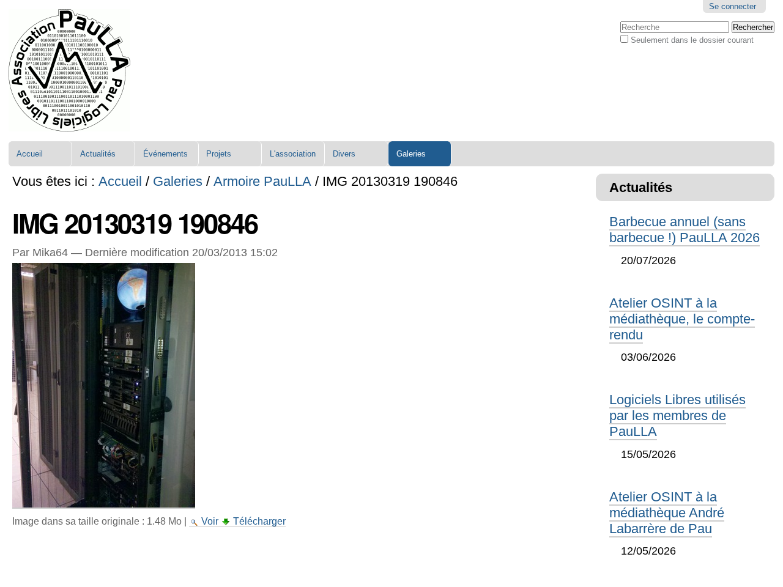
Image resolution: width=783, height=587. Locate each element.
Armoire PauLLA (262, 181)
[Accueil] (69, 70)
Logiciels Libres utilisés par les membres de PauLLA (677, 415)
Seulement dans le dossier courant (692, 40)
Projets (218, 153)
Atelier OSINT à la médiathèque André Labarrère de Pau (666, 512)
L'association (293, 153)
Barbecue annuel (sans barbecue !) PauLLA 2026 (684, 229)
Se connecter (732, 6)
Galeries (411, 153)
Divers (344, 153)
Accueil (30, 153)
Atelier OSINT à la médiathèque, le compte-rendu (682, 318)
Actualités (98, 153)
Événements (165, 153)
